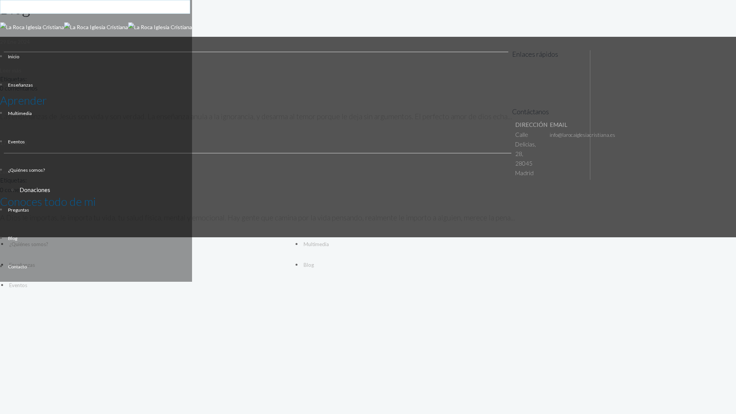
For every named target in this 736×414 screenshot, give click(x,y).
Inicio (13, 56)
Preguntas (18, 210)
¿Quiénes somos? (26, 170)
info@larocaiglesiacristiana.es (582, 135)
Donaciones (35, 189)
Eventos (16, 142)
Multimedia (20, 113)
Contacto (17, 266)
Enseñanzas (20, 85)
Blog (12, 238)
